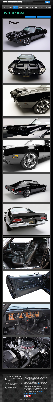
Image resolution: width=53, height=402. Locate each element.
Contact (32, 7)
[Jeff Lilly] (12, 2)
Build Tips (43, 7)
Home (5, 7)
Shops (10, 7)
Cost (27, 7)
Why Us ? (21, 7)
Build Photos (30, 17)
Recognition (37, 7)
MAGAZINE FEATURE (43, 17)
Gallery (16, 7)
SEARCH (47, 2)
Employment (48, 7)
